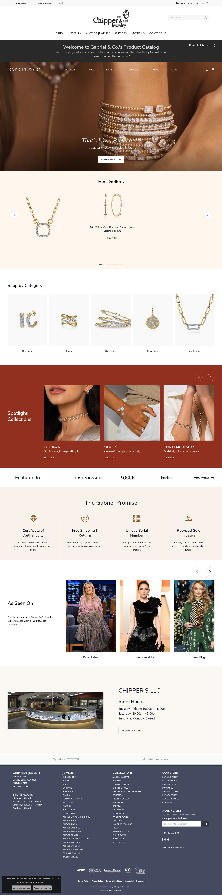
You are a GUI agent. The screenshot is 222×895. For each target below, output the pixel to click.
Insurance (167, 787)
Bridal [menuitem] (66, 780)
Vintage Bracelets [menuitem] (72, 831)
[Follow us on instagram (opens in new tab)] (164, 839)
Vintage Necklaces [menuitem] (72, 842)
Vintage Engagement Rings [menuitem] (76, 816)
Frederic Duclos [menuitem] (121, 798)
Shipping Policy (170, 784)
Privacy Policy (169, 795)
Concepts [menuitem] (117, 795)
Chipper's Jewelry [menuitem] (121, 784)
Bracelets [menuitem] (68, 791)
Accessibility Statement (135, 881)
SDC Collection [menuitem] (120, 842)
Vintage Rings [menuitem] (70, 824)
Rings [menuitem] (65, 784)
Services (120, 33)
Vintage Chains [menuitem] (70, 834)
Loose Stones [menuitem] (69, 813)
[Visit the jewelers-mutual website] (112, 870)
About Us (138, 33)
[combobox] (184, 17)
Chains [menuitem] (66, 795)
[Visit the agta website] (81, 870)
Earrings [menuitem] (67, 787)
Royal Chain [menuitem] (119, 838)
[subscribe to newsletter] (205, 824)
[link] (21, 3)
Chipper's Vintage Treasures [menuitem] (127, 791)
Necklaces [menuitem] (68, 802)
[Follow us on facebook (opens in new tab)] (168, 839)
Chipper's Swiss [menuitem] (120, 787)
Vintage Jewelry (98, 33)
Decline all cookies (21, 888)
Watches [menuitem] (67, 805)
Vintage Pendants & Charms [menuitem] (77, 838)
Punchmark (116, 891)
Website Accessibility (173, 847)
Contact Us (157, 33)
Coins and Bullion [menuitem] (72, 853)
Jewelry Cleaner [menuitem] (71, 856)
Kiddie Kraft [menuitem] (119, 820)
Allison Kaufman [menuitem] (121, 776)
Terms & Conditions (114, 881)
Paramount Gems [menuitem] (121, 831)
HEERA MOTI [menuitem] (118, 813)
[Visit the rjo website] (128, 870)
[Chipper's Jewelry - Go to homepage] (111, 17)
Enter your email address (174, 818)
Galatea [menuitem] (117, 805)
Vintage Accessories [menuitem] (73, 849)
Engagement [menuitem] (69, 776)
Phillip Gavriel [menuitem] (120, 834)
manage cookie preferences (29, 882)
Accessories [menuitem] (69, 809)
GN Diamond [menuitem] (119, 809)
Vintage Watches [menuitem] (71, 845)
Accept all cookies (42, 888)
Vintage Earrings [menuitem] (71, 827)
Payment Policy (170, 776)
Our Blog (167, 802)
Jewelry (75, 33)
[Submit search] (205, 17)
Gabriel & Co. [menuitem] (119, 802)
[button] (197, 3)
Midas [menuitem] (116, 827)
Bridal (60, 33)
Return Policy (169, 780)
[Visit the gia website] (95, 870)
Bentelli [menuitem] (117, 780)
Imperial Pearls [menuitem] (120, 816)
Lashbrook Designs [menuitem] (122, 824)
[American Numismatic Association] (140, 870)
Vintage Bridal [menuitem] (70, 820)
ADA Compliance (170, 798)
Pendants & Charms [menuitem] (72, 798)
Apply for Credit (170, 791)
